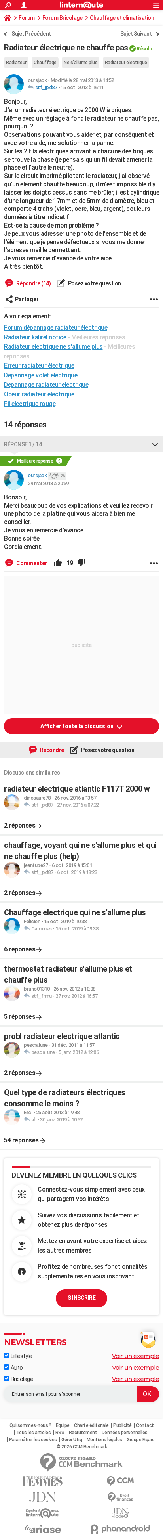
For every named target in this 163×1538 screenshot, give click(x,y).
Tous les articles (33, 1432)
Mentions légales (104, 1439)
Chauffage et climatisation (122, 18)
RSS (59, 1432)
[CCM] (120, 1481)
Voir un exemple (135, 1356)
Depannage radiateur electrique (46, 384)
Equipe (63, 1425)
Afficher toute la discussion (77, 726)
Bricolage (21, 1379)
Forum (27, 18)
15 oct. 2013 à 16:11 (82, 87)
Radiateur (16, 62)
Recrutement (83, 1432)
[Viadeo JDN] (120, 1513)
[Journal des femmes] (43, 1481)
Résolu (144, 49)
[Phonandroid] (120, 1529)
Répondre (51, 750)
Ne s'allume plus (80, 62)
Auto (16, 1367)
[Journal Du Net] (43, 1497)
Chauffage (45, 62)
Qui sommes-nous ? (30, 1425)
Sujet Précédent (31, 34)
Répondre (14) (33, 283)
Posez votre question (94, 283)
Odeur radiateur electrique (39, 394)
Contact (145, 1425)
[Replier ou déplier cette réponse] (155, 444)
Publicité (122, 1425)
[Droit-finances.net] (120, 1497)
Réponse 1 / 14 (23, 444)
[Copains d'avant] (43, 1513)
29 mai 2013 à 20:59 (48, 483)
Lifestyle (20, 1356)
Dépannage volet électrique (40, 375)
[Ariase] (43, 1529)
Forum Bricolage (62, 18)
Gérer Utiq (71, 1439)
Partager (27, 299)
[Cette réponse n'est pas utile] (81, 563)
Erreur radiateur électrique (39, 365)
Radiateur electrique (126, 62)
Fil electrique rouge (29, 403)
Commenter (31, 563)
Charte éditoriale (91, 1425)
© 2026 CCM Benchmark (82, 1447)
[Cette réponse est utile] (58, 563)
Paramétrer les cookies (33, 1439)
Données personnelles (125, 1432)
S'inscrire (81, 1298)
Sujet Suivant (136, 34)
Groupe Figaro (141, 1439)
